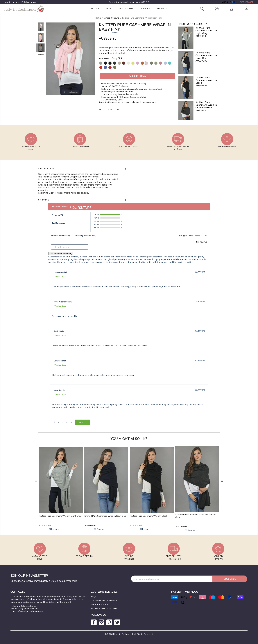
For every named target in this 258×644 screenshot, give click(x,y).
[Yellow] (133, 63)
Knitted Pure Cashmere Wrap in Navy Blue (105, 515)
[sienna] (142, 63)
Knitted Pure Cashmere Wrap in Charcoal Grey (195, 516)
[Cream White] (128, 63)
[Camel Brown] (119, 63)
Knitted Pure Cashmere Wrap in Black (148, 515)
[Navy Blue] (105, 63)
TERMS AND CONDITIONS (104, 608)
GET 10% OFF (246, 2)
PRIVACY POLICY (99, 604)
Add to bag (137, 76)
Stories (145, 8)
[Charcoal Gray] (114, 63)
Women (94, 8)
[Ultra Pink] (137, 63)
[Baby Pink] (146, 63)
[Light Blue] (165, 63)
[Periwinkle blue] (105, 67)
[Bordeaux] (123, 63)
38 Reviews (145, 529)
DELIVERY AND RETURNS (104, 600)
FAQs (93, 596)
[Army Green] (151, 63)
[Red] (100, 67)
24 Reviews (113, 32)
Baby (108, 8)
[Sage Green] (155, 63)
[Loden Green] (114, 67)
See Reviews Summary (60, 253)
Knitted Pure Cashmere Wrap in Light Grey (60, 515)
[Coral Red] (110, 67)
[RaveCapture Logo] (81, 206)
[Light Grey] (100, 63)
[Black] (110, 63)
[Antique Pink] (160, 63)
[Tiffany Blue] (169, 63)
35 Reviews (99, 529)
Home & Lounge (126, 8)
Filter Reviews (201, 242)
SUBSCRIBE (230, 578)
